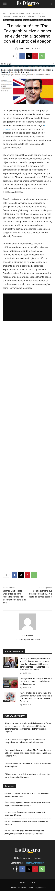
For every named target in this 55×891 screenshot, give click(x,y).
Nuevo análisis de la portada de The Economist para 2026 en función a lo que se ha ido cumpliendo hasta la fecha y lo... (28, 753)
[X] (29, 56)
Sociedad (41, 20)
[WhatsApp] (42, 56)
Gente (48, 20)
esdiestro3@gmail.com (33, 862)
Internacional (8, 20)
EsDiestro (25, 49)
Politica (33, 20)
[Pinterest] (35, 56)
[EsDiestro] (17, 48)
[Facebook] (22, 56)
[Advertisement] (27, 444)
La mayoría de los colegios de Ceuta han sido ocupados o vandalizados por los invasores (36, 681)
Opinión (12, 13)
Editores (20, 13)
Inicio (5, 13)
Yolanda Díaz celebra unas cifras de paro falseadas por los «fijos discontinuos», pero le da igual (14, 597)
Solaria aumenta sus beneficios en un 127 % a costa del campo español (40, 594)
